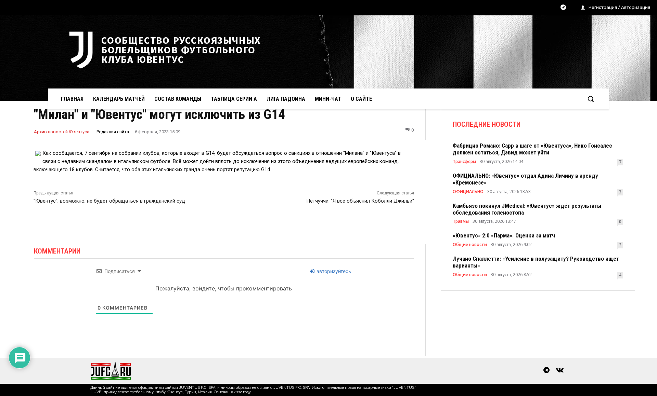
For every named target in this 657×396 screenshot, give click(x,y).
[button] (590, 98)
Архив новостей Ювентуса (61, 131)
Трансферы (464, 162)
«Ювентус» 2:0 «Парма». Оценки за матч (504, 235)
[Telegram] (563, 8)
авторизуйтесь (333, 271)
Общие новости (470, 245)
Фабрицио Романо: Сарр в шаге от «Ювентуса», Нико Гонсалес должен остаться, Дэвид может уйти (532, 149)
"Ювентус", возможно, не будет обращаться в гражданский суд (109, 201)
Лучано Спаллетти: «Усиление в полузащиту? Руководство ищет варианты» (536, 262)
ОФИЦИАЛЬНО (468, 192)
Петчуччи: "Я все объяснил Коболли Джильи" (360, 201)
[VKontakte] (560, 371)
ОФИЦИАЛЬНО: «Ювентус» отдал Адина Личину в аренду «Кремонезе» (525, 179)
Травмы (461, 221)
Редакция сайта (112, 131)
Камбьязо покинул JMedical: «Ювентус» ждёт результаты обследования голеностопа (527, 209)
